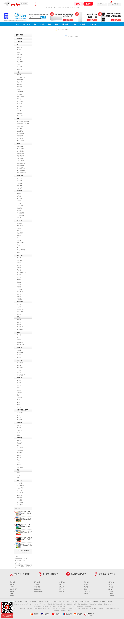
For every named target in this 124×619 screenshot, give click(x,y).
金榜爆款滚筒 (20, 151)
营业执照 (101, 608)
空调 (35, 24)
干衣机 (19, 370)
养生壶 (19, 282)
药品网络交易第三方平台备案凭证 (87, 604)
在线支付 (61, 587)
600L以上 (19, 94)
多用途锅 (19, 274)
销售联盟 (68, 601)
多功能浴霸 (20, 412)
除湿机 (19, 372)
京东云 (70, 610)
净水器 (19, 240)
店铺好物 (19, 41)
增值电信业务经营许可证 (112, 608)
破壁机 (19, 265)
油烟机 (19, 228)
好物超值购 (79, 7)
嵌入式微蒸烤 (20, 233)
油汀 (18, 337)
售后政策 (86, 585)
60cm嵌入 (19, 106)
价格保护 (86, 587)
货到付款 (61, 585)
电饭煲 (19, 258)
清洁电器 (19, 347)
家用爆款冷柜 (20, 133)
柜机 (18, 52)
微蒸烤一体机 (20, 309)
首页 (17, 24)
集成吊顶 (19, 420)
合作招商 (34, 601)
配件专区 (19, 480)
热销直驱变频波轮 (22, 168)
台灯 (18, 387)
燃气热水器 (20, 225)
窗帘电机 (19, 452)
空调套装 (19, 64)
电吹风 (19, 425)
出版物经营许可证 (63, 606)
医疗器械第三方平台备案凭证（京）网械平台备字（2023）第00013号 (77, 608)
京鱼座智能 (111, 595)
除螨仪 (19, 355)
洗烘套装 (19, 180)
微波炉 (74, 24)
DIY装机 (110, 587)
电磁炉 (19, 262)
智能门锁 (19, 443)
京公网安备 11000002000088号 (19, 604)
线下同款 (19, 66)
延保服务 (110, 589)
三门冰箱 (19, 82)
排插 (18, 404)
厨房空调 (19, 198)
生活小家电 (20, 360)
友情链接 (61, 601)
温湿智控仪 (20, 467)
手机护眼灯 (20, 448)
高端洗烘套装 (20, 153)
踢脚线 (19, 339)
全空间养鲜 (20, 101)
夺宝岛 (110, 585)
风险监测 (82, 601)
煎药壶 (19, 296)
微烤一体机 (20, 311)
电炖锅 (19, 284)
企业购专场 (92, 24)
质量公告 (89, 601)
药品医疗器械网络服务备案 (55, 604)
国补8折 (19, 217)
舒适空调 (19, 57)
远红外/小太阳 (21, 344)
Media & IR (110, 601)
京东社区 (75, 601)
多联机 (19, 196)
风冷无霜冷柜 (20, 140)
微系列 (19, 108)
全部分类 (25, 24)
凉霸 (18, 415)
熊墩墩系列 (20, 116)
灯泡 (18, 402)
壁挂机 (19, 50)
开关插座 (19, 397)
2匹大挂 (19, 59)
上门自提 (36, 585)
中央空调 (19, 191)
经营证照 (54, 608)
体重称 (19, 435)
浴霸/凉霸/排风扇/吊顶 (22, 410)
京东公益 (102, 601)
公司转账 (61, 591)
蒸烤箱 (19, 314)
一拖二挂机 (20, 205)
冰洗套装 (19, 178)
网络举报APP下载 (78, 614)
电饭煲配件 (20, 483)
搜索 (43, 17)
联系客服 (12, 595)
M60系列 (19, 111)
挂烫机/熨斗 (20, 367)
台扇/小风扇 (20, 329)
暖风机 (19, 335)
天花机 (19, 201)
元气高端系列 (20, 160)
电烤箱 (19, 307)
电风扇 (19, 317)
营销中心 (47, 601)
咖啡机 (19, 294)
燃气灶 (19, 230)
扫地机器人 (20, 352)
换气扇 (19, 417)
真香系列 (19, 113)
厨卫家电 (19, 220)
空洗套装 (19, 185)
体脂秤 (19, 464)
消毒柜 (19, 238)
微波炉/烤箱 (20, 301)
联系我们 (20, 601)
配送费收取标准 (38, 591)
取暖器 (19, 332)
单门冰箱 (19, 87)
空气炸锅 (19, 289)
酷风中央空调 (20, 215)
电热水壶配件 (20, 488)
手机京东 (54, 601)
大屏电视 (67, 7)
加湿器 (19, 365)
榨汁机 (19, 279)
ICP (45, 604)
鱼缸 (18, 445)
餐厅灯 (19, 385)
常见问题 (12, 591)
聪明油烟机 (54, 7)
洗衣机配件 (20, 502)
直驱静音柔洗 (20, 146)
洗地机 (19, 357)
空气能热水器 (20, 213)
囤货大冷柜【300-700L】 (24, 123)
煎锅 (18, 477)
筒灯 (18, 395)
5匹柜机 (19, 203)
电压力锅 (19, 260)
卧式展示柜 (20, 138)
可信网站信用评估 (35, 614)
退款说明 (86, 589)
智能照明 (19, 377)
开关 (18, 462)
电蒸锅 (19, 287)
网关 (18, 460)
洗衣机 (42, 24)
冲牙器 (19, 432)
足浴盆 (19, 428)
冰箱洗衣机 (61, 7)
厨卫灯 (19, 390)
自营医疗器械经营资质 (70, 604)
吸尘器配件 (20, 492)
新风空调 (48, 7)
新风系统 (19, 208)
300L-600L (20, 91)
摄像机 (19, 440)
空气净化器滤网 (21, 375)
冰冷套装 (19, 188)
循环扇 (19, 322)
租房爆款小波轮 (21, 170)
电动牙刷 (19, 430)
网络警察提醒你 (46, 614)
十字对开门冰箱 (21, 77)
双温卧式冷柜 (20, 126)
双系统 (19, 99)
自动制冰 (19, 103)
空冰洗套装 (20, 175)
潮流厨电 (19, 299)
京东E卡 (110, 591)
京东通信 (110, 593)
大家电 (11, 593)
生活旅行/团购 (13, 589)
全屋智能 (83, 24)
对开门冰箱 (20, 79)
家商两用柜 (20, 136)
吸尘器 (19, 350)
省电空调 (19, 54)
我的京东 (102, 4)
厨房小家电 (65, 24)
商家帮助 (40, 601)
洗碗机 (19, 235)
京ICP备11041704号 (35, 604)
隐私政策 (95, 601)
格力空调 (72, 7)
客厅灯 (19, 383)
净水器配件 (20, 505)
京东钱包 (63, 610)
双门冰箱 (19, 84)
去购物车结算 (115, 4)
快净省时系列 (20, 148)
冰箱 (49, 24)
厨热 (56, 24)
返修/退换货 (87, 591)
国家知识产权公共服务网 (89, 614)
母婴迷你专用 (20, 156)
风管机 (19, 193)
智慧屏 (19, 457)
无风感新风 (20, 62)
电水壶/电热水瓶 (21, 272)
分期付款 (61, 589)
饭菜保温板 (20, 291)
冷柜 (18, 118)
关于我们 (13, 601)
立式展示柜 (20, 131)
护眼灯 (19, 455)
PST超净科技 (20, 96)
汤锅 (18, 475)
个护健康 (19, 422)
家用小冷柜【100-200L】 (24, 121)
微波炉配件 (20, 490)
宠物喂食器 (20, 450)
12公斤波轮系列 (21, 173)
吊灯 (18, 400)
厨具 (18, 470)
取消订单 (86, 593)
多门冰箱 (19, 74)
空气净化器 (20, 363)
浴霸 (18, 252)
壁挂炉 (19, 210)
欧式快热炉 (20, 342)
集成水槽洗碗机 (21, 250)
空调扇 (19, 324)
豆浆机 (19, 277)
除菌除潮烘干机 (21, 163)
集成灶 (19, 247)
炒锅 (18, 472)
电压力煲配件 (20, 485)
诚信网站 (57, 614)
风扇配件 (19, 495)
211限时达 (37, 587)
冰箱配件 (19, 500)
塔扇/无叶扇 (20, 327)
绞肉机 (19, 270)
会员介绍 (12, 587)
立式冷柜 (19, 128)
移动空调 (19, 69)
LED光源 (19, 392)
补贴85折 (19, 47)
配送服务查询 (37, 589)
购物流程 (12, 585)
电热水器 (19, 223)
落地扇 (19, 319)
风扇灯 (19, 380)
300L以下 (19, 89)
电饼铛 (19, 267)
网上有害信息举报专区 (67, 614)
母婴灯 (19, 407)
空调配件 (19, 497)
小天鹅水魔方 (20, 165)
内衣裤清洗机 (20, 158)
